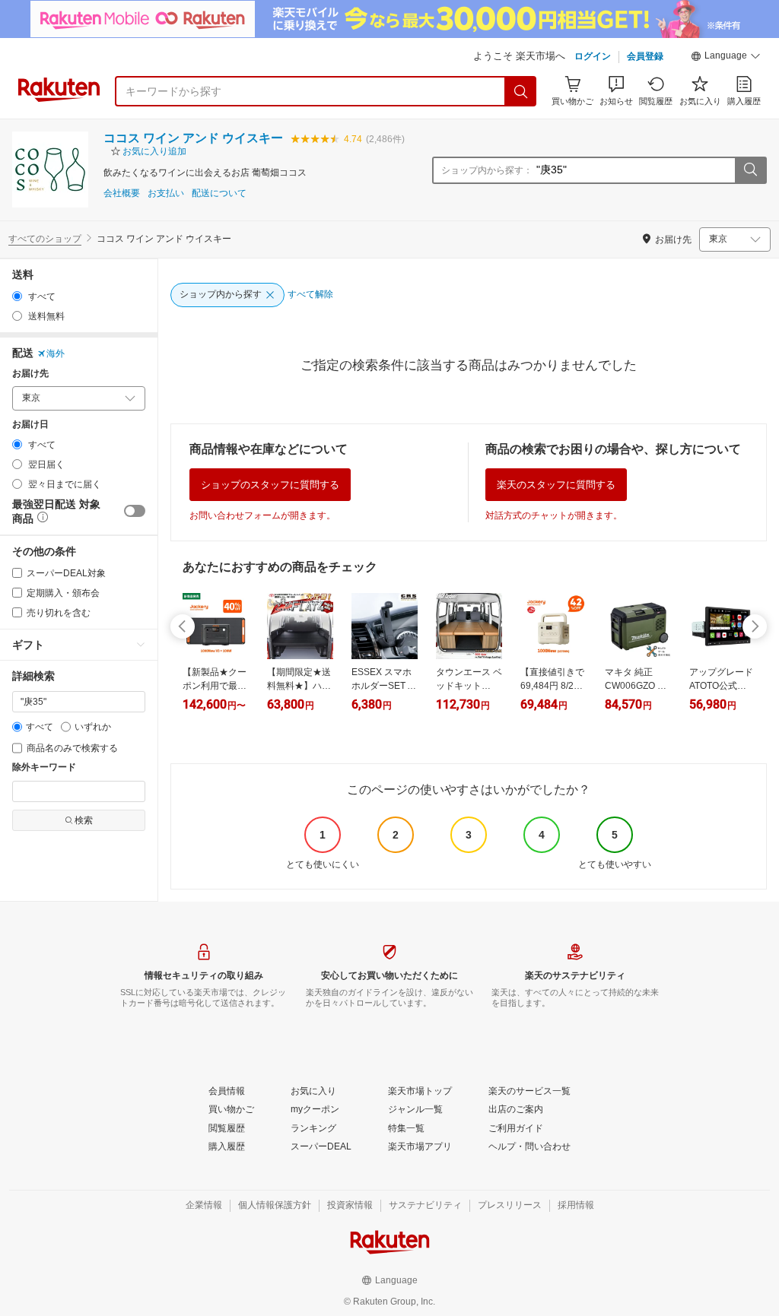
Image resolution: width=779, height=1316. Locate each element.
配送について (219, 193)
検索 (84, 820)
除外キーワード (44, 767)
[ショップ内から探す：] (750, 170)
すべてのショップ (44, 238)
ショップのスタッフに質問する (270, 484)
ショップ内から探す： (487, 170)
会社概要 (121, 193)
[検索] (521, 91)
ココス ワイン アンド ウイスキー (193, 138)
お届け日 (30, 425)
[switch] (134, 511)
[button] (726, 57)
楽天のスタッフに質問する (556, 484)
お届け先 (30, 374)
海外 (55, 353)
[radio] (17, 296)
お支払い (166, 193)
